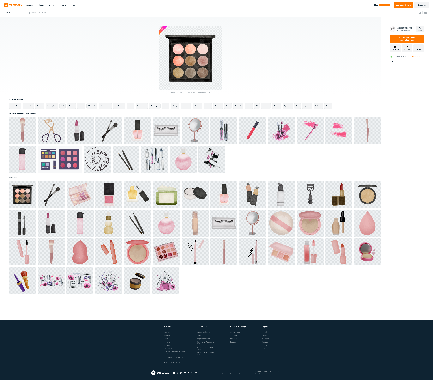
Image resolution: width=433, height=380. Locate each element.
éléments (92, 106)
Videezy (166, 339)
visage (175, 106)
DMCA (199, 335)
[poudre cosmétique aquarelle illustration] (195, 194)
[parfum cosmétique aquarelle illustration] (183, 159)
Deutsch (265, 342)
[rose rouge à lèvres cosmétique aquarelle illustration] (80, 130)
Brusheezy (168, 332)
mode (81, 106)
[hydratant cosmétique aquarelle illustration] (166, 194)
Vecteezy (167, 335)
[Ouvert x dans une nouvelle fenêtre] (192, 373)
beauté (39, 106)
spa (297, 106)
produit (197, 106)
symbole (287, 106)
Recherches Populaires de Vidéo (206, 353)
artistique (155, 106)
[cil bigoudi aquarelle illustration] (310, 194)
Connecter (422, 5)
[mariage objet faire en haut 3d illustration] (367, 251)
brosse (71, 106)
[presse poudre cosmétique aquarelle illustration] (367, 194)
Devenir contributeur (235, 343)
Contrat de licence (204, 332)
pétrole (318, 106)
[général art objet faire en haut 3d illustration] (22, 280)
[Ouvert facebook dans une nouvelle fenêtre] (174, 373)
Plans (376, 5)
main (166, 106)
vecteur (266, 106)
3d (257, 106)
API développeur (170, 348)
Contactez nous (236, 335)
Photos (41, 5)
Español (265, 335)
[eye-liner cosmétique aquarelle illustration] (126, 159)
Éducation (167, 345)
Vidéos (51, 5)
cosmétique (105, 106)
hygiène (307, 106)
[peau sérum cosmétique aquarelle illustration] (22, 159)
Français (265, 345)
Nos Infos (233, 339)
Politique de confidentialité (248, 374)
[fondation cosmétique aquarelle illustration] (252, 194)
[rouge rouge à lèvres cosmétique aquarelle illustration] (338, 194)
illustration (119, 106)
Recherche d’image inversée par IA (174, 353)
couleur (218, 106)
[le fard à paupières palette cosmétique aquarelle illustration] (80, 194)
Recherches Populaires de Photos (206, 348)
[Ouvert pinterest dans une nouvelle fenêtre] (185, 373)
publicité (238, 106)
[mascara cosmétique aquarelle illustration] (22, 223)
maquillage (15, 106)
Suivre (420, 30)
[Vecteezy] (13, 5)
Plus (73, 5)
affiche (276, 106)
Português (265, 339)
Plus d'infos (396, 62)
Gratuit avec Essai (407, 38)
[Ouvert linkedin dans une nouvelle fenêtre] (181, 373)
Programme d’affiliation (205, 339)
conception (51, 106)
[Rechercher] (419, 12)
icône (249, 106)
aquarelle (28, 106)
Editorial (63, 5)
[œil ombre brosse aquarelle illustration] (108, 130)
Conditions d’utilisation (229, 374)
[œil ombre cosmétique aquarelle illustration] (22, 194)
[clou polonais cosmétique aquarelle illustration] (137, 130)
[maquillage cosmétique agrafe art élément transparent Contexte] (22, 130)
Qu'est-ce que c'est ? (413, 56)
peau (228, 106)
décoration (141, 106)
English (264, 332)
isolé (130, 106)
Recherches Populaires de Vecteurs (206, 343)
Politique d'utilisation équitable (269, 374)
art (62, 106)
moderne (186, 106)
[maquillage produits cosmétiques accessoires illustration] (51, 130)
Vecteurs (29, 5)
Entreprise (168, 342)
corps (328, 106)
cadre (207, 106)
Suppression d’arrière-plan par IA (174, 358)
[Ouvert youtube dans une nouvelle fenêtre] (196, 373)
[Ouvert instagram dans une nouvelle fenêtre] (177, 373)
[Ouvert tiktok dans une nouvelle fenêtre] (188, 373)
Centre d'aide (235, 332)
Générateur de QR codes (173, 362)
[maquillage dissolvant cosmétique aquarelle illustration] (281, 194)
